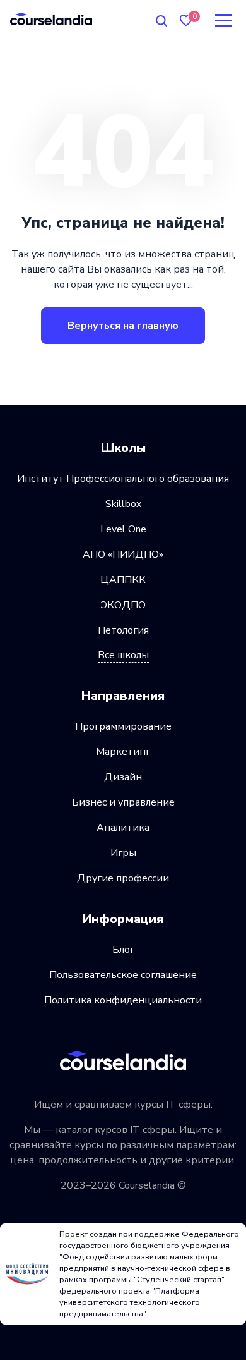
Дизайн (123, 777)
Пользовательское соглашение (123, 975)
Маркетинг (123, 752)
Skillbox (123, 504)
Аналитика (123, 828)
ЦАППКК (123, 580)
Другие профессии (123, 878)
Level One (123, 529)
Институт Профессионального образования (123, 479)
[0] (186, 21)
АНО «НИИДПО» (123, 554)
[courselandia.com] (51, 18)
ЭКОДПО (123, 605)
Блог (123, 950)
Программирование (123, 726)
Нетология (123, 630)
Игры (123, 853)
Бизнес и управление (123, 802)
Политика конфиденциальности (123, 1000)
